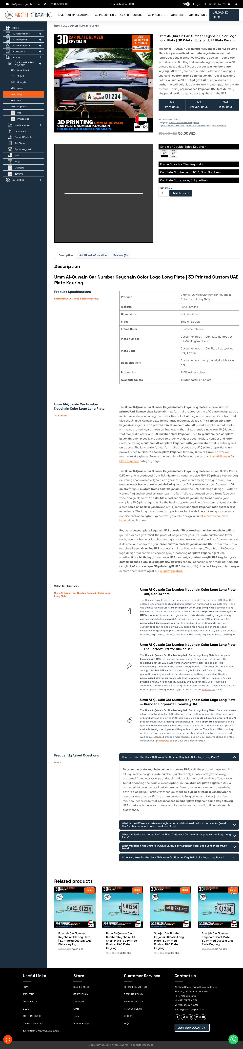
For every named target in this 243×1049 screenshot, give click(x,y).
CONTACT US (30, 1001)
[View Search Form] (236, 4)
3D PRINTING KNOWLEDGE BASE (41, 1030)
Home (60, 15)
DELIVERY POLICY (133, 1001)
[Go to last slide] (57, 83)
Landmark (78, 1001)
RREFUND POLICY (133, 994)
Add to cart (180, 193)
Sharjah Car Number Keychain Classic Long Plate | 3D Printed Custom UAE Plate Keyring (169, 941)
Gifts (76, 1008)
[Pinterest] (214, 4)
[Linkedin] (219, 4)
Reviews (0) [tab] (120, 255)
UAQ (208, 125)
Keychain (190, 125)
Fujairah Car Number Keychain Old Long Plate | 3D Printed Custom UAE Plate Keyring (74, 939)
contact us (208, 689)
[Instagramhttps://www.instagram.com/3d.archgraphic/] (229, 4)
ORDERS (128, 1016)
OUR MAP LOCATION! (192, 1028)
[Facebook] (205, 4)
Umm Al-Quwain (219, 125)
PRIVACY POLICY (133, 1008)
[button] (233, 1039)
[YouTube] (224, 4)
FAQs (127, 1023)
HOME (26, 986)
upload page (162, 740)
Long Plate (200, 125)
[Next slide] (150, 83)
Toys (76, 1016)
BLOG (26, 1008)
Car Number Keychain (174, 125)
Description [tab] (66, 255)
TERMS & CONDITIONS (136, 986)
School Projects (82, 1023)
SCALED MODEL (82, 986)
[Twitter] (210, 4)
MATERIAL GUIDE (32, 1016)
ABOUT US (28, 994)
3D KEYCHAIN (80, 994)
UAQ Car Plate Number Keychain (81, 25)
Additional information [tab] (93, 255)
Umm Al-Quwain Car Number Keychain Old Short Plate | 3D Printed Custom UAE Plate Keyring (121, 941)
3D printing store (171, 571)
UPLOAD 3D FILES (220, 15)
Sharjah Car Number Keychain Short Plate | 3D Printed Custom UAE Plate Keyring (217, 939)
